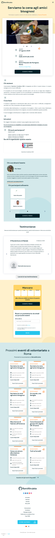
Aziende (27, 501)
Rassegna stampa (27, 512)
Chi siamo (27, 497)
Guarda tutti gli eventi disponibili (26, 477)
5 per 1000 (27, 516)
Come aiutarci (27, 508)
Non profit (27, 503)
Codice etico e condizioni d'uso (27, 514)
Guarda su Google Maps (25, 66)
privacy (28, 325)
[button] (31, 46)
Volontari (27, 499)
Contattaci (27, 510)
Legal (9, 533)
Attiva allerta (18, 318)
